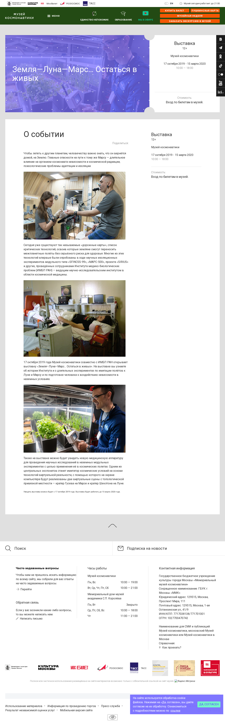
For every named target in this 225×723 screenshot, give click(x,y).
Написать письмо (31, 618)
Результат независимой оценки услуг (30, 710)
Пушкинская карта (205, 10)
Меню (56, 16)
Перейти (26, 589)
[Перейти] (220, 39)
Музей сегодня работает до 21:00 (202, 3)
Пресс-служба (110, 706)
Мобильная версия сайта (76, 710)
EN (171, 3)
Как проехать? (171, 647)
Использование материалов (23, 706)
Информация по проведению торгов (71, 706)
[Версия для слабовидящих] (112, 720)
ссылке (175, 710)
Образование (123, 19)
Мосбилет (52, 3)
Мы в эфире (145, 19)
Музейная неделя (190, 16)
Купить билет (174, 10)
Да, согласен (209, 704)
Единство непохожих (94, 19)
